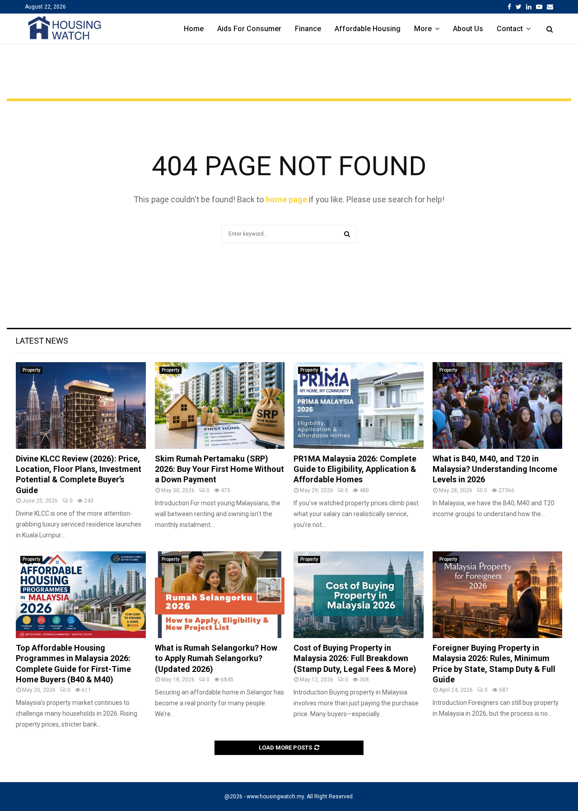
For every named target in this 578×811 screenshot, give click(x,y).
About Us (468, 28)
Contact (510, 28)
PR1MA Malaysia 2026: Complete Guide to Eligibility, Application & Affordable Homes (355, 469)
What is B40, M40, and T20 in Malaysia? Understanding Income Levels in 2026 (495, 469)
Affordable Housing (368, 28)
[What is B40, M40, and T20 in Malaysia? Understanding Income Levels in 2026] (498, 405)
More (423, 28)
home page (286, 199)
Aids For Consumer (249, 28)
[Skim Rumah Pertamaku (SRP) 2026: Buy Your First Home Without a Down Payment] (220, 405)
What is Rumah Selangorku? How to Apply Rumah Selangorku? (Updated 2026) (216, 658)
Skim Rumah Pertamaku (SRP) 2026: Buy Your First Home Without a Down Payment (219, 469)
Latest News (42, 340)
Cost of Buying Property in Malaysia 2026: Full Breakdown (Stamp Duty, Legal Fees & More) (355, 658)
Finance (308, 28)
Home (194, 28)
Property (31, 370)
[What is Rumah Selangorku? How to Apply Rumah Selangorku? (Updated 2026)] (220, 594)
